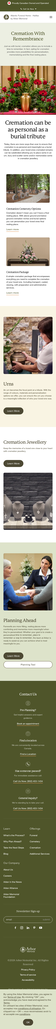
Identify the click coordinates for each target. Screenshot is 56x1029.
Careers (7, 875)
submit (46, 919)
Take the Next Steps (13, 847)
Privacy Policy (28, 969)
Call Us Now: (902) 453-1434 (28, 781)
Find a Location (28, 754)
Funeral (33, 835)
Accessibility (28, 979)
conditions (24, 1014)
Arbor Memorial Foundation (11, 895)
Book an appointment (28, 723)
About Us (8, 869)
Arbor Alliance (10, 888)
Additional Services (40, 853)
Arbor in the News (12, 882)
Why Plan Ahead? (12, 841)
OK (28, 1022)
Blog (5, 853)
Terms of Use (14, 997)
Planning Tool (28, 664)
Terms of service (28, 974)
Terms (6, 1002)
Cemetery (35, 841)
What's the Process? (14, 835)
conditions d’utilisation (29, 1008)
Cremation (35, 847)
